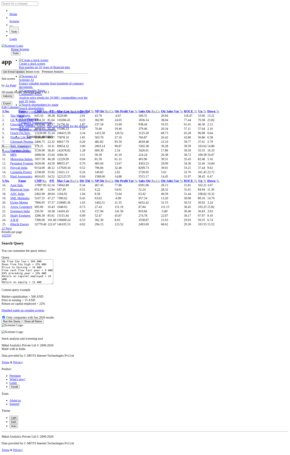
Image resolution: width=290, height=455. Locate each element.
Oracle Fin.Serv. (20, 133)
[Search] (11, 25)
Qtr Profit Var (126, 111)
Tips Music (17, 115)
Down (213, 111)
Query (5, 257)
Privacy (17, 362)
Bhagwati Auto (19, 189)
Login (13, 39)
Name (22, 111)
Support (14, 404)
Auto (13, 426)
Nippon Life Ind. (20, 137)
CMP (41, 111)
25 (6, 235)
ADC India (17, 194)
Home (13, 14)
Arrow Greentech (21, 207)
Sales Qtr (149, 111)
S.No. (5, 111)
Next (8, 228)
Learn (13, 382)
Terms (5, 362)
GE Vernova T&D (21, 120)
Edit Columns (10, 107)
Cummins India (19, 150)
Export (7, 103)
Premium (15, 375)
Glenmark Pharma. (22, 141)
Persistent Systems (21, 163)
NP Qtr (104, 111)
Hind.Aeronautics (21, 176)
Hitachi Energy (19, 224)
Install (14, 386)
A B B (14, 220)
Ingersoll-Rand (19, 128)
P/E (52, 111)
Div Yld (87, 111)
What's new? (17, 379)
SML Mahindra (19, 198)
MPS (13, 154)
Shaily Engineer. (20, 215)
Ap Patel (10, 85)
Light (14, 417)
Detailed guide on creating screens (23, 310)
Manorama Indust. (21, 159)
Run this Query (11, 321)
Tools (14, 31)
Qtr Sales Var (172, 111)
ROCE (190, 111)
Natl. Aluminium (20, 146)
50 (9, 235)
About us (15, 400)
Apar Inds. (16, 185)
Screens (14, 21)
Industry (7, 96)
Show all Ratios (33, 321)
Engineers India (20, 211)
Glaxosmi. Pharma (21, 124)
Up (202, 111)
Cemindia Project (21, 172)
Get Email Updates (14, 71)
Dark (13, 421)
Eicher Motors (19, 202)
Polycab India (18, 167)
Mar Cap (68, 111)
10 (3, 235)
